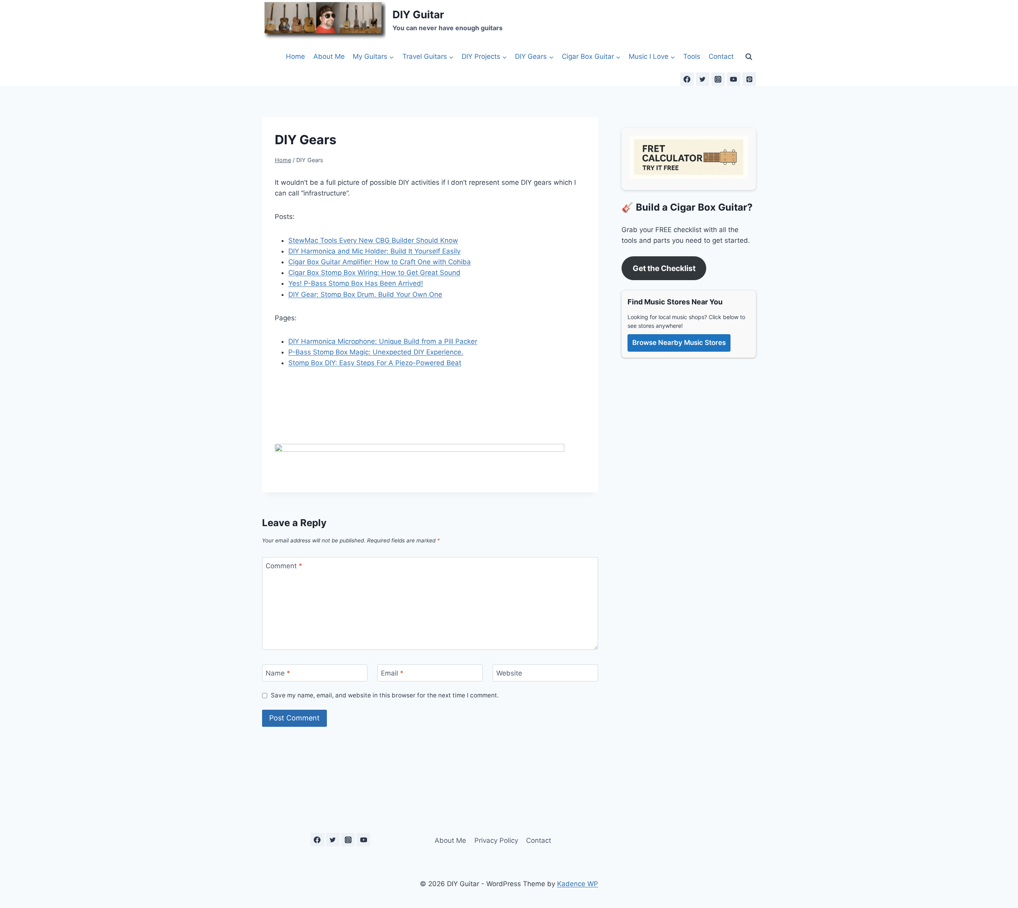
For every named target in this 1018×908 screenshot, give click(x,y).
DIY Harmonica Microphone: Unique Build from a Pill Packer (382, 341)
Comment (284, 566)
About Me (329, 56)
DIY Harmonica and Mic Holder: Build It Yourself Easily (374, 251)
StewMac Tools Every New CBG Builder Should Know (373, 240)
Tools (691, 56)
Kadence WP (577, 884)
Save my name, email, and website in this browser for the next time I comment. (385, 695)
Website (509, 673)
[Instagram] (718, 79)
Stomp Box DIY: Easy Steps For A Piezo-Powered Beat (374, 363)
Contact (721, 56)
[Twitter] (702, 79)
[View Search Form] (749, 56)
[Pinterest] (749, 79)
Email (392, 673)
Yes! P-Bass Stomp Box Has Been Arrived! (355, 283)
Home (295, 56)
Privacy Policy (496, 840)
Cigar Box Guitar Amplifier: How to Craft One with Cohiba (379, 262)
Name (278, 673)
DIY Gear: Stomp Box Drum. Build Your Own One (365, 294)
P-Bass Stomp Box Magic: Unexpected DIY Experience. (375, 352)
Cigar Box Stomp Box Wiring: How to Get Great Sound (374, 273)
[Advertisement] (419, 423)
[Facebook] (687, 79)
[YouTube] (733, 79)
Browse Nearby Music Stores (679, 343)
